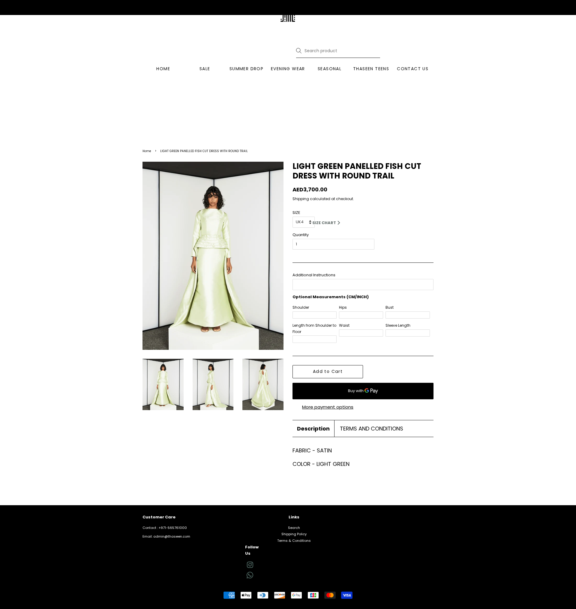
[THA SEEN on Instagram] (250, 566)
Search (294, 527)
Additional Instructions (313, 275)
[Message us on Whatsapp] (250, 577)
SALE (205, 69)
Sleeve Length (398, 325)
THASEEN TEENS (371, 69)
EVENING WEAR (288, 69)
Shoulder (300, 307)
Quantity (300, 235)
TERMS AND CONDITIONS (371, 428)
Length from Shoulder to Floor (314, 328)
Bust (390, 307)
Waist (344, 325)
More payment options (327, 407)
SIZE (296, 212)
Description (313, 428)
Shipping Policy (294, 534)
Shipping (300, 198)
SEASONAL (329, 69)
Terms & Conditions (294, 540)
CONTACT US (412, 69)
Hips (343, 307)
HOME (163, 69)
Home (146, 151)
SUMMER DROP (246, 69)
